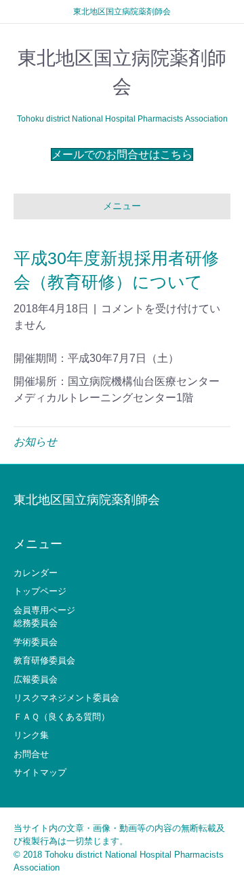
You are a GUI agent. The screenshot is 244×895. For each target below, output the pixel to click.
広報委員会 (36, 679)
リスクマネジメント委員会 (66, 698)
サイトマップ (40, 772)
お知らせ (35, 442)
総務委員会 (36, 623)
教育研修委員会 (44, 660)
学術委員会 (36, 642)
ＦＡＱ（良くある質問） (62, 717)
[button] (122, 154)
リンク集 (31, 735)
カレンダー (36, 573)
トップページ (40, 591)
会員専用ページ (44, 610)
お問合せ (31, 754)
